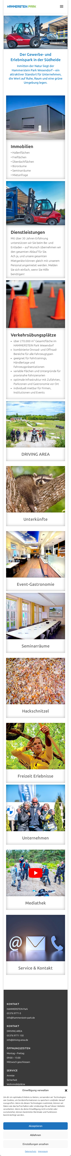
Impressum (43, 1151)
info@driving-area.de (17, 1040)
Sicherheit (12, 1080)
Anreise (11, 1075)
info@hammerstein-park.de (21, 1017)
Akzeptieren (35, 1126)
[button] (66, 1090)
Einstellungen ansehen (36, 1144)
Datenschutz (30, 1151)
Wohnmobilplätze (16, 1084)
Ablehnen (35, 1135)
